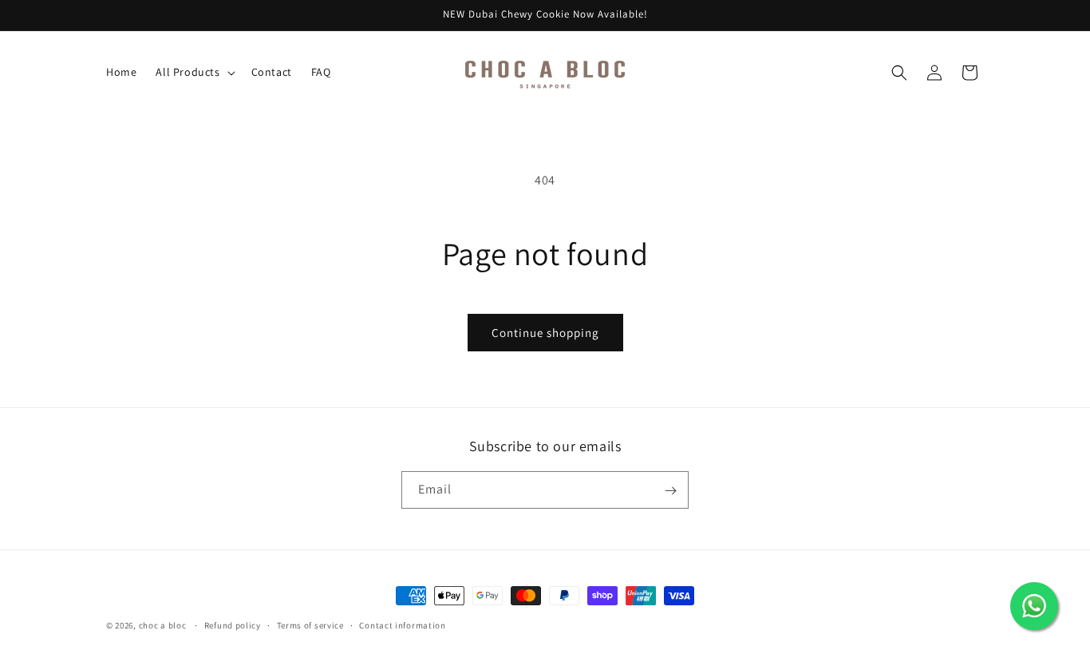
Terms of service (310, 624)
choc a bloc (163, 625)
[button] (193, 72)
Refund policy (232, 624)
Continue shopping (545, 332)
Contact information (402, 624)
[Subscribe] (670, 490)
